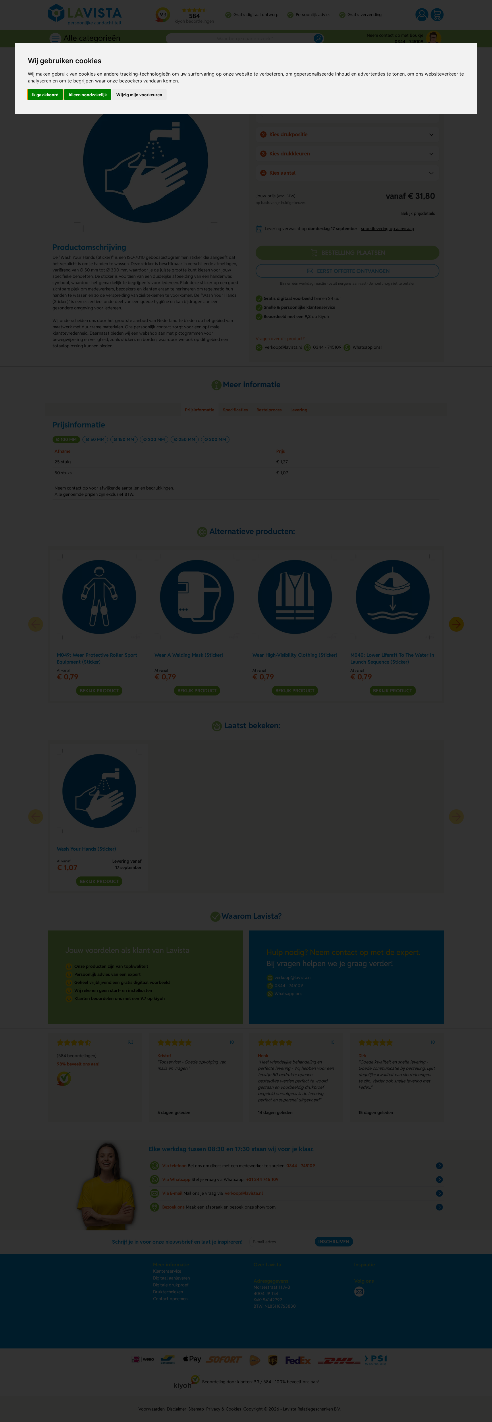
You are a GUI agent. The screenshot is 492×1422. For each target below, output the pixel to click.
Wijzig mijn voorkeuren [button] (139, 94)
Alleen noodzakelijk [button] (87, 94)
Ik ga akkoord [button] (45, 94)
